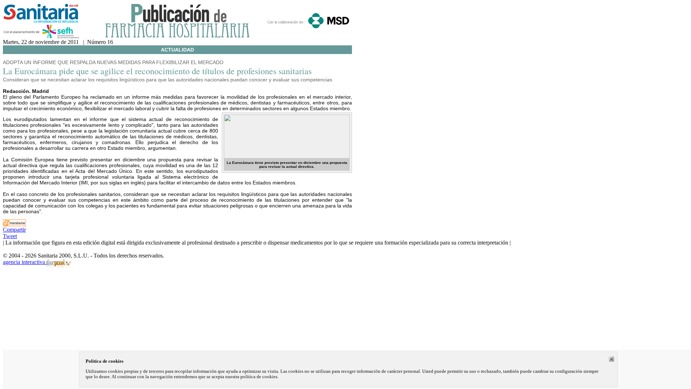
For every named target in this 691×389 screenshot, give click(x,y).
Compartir (14, 230)
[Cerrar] (611, 359)
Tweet (10, 236)
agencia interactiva (24, 262)
